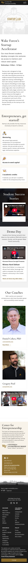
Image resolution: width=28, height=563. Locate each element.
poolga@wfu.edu (7, 386)
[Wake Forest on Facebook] (11, 503)
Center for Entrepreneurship (10, 2)
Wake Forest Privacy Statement (12, 555)
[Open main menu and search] (25, 2)
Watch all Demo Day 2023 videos (12, 278)
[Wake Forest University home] (2, 2)
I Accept (14, 560)
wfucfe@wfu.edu (8, 463)
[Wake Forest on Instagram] (17, 503)
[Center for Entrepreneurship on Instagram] (7, 458)
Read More (6, 345)
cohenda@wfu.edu (8, 341)
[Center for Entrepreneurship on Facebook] (5, 458)
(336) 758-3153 (7, 460)
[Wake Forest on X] (14, 503)
